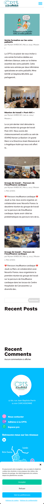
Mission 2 (7, 118)
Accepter (22, 482)
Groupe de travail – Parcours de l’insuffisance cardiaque (19, 184)
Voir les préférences (22, 495)
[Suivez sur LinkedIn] (4, 440)
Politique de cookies (12, 500)
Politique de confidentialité (28, 500)
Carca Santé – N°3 (14, 333)
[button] (40, 464)
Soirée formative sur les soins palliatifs (18, 41)
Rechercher (33, 300)
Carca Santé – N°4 (14, 314)
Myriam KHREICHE (15, 45)
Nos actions (10, 191)
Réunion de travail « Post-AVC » (19, 112)
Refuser (22, 489)
